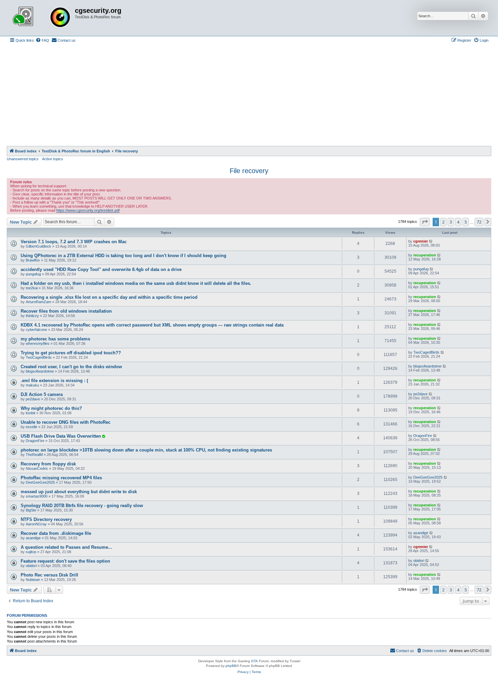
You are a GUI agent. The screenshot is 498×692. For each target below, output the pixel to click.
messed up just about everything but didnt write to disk (79, 491)
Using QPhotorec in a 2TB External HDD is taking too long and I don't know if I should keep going (123, 255)
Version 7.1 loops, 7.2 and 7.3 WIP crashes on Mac (74, 241)
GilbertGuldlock (38, 246)
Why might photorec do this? (51, 408)
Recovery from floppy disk (48, 463)
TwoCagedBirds (39, 357)
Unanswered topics (23, 159)
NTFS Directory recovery (46, 519)
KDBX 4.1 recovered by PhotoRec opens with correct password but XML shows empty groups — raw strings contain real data (152, 325)
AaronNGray (36, 524)
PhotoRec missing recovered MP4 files (61, 477)
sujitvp (31, 552)
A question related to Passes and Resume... (66, 547)
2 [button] (443, 222)
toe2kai (32, 288)
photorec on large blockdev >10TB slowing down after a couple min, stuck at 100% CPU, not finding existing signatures (146, 450)
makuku (32, 385)
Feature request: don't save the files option (65, 561)
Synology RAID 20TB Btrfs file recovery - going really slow (82, 505)
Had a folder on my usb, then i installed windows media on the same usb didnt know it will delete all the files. (136, 283)
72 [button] (479, 222)
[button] (425, 222)
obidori (31, 566)
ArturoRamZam (38, 302)
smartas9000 (36, 496)
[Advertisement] (249, 95)
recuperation (424, 255)
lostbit (30, 413)
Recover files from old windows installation (66, 311)
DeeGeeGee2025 (40, 482)
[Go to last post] (431, 241)
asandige (33, 538)
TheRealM (34, 455)
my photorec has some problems (55, 338)
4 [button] (458, 222)
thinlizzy (32, 316)
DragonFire (35, 441)
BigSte (31, 510)
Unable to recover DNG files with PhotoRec (65, 422)
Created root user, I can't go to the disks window (71, 366)
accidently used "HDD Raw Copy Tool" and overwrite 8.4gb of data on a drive (101, 269)
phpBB (231, 666)
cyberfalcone (36, 330)
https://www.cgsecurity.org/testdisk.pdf (88, 210)
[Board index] (41, 18)
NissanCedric (37, 468)
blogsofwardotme (40, 371)
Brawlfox (33, 260)
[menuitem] (42, 40)
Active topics (52, 159)
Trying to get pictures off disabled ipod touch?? (71, 352)
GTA (254, 661)
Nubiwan (33, 580)
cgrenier (420, 241)
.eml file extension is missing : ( (54, 380)
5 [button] (465, 222)
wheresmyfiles (37, 343)
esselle (31, 427)
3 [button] (451, 222)
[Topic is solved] (103, 436)
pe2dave (33, 399)
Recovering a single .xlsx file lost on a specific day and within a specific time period (109, 297)
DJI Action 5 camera (42, 394)
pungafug (33, 274)
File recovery (249, 170)
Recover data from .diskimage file (56, 533)
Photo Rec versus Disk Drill (49, 575)
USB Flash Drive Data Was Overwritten (61, 436)
